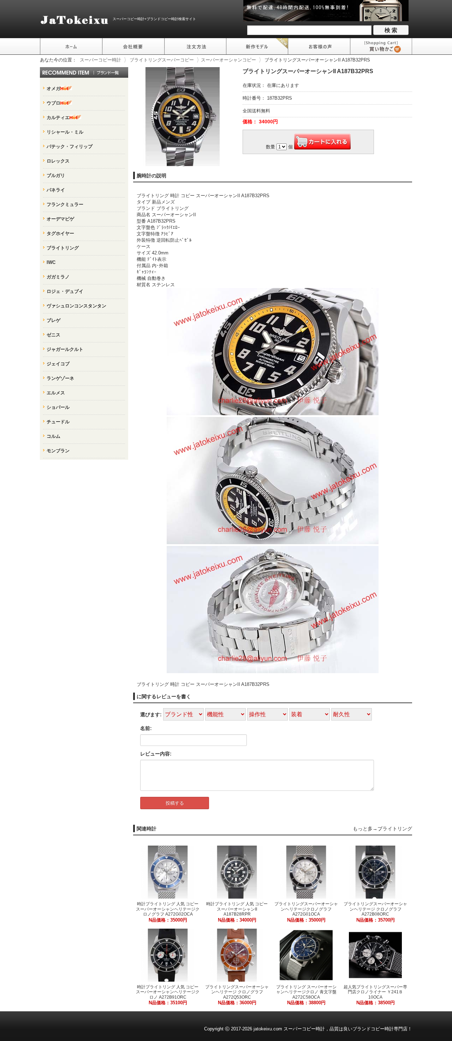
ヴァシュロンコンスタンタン (76, 305)
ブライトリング (394, 828)
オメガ (53, 88)
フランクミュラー (65, 204)
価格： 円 (260, 121)
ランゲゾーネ (60, 378)
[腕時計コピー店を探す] (71, 46)
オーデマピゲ (60, 219)
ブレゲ (53, 320)
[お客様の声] (319, 46)
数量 (270, 146)
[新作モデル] (257, 46)
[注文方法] (195, 46)
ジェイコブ (58, 363)
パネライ (56, 190)
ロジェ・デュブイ (65, 291)
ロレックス (58, 161)
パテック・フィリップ (70, 146)
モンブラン (58, 450)
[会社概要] (133, 46)
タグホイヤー (60, 233)
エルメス (56, 392)
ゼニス (53, 334)
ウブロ (53, 103)
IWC (51, 262)
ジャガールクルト (65, 349)
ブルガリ (56, 175)
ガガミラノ (58, 277)
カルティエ (58, 117)
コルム (53, 436)
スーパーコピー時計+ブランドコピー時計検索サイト (154, 19)
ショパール (58, 407)
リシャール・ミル (65, 132)
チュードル (58, 421)
